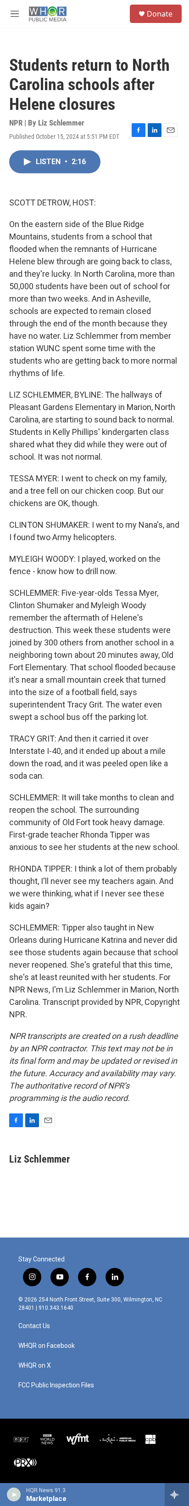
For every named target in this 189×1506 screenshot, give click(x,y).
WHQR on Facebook (46, 1345)
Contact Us (34, 1326)
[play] (14, 1494)
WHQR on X (34, 1365)
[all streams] (177, 1494)
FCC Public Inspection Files (56, 1385)
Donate (159, 14)
